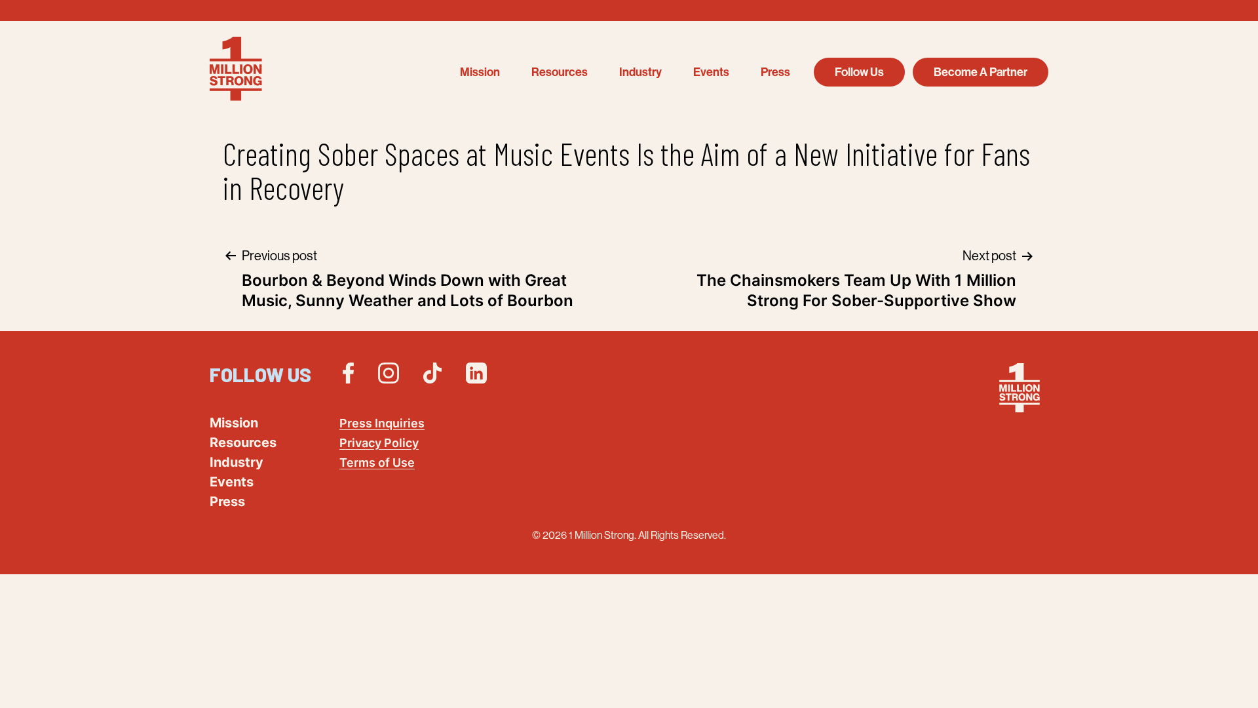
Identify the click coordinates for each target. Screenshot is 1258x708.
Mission (480, 71)
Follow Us (859, 71)
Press (775, 71)
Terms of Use (377, 462)
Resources (559, 71)
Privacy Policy (379, 443)
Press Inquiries (382, 423)
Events (711, 71)
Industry (640, 71)
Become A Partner (980, 71)
